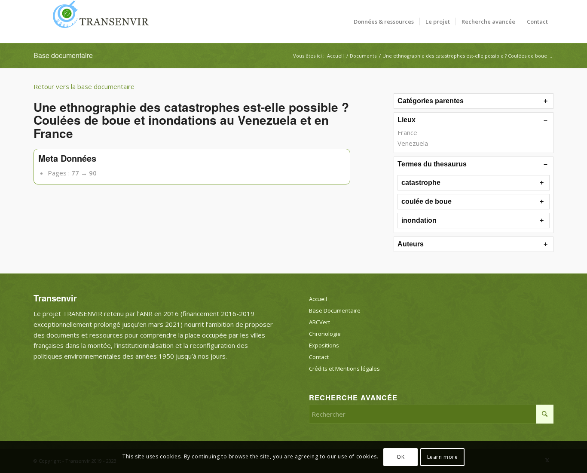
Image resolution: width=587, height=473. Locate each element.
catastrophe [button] (420, 182)
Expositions (324, 345)
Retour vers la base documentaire (84, 86)
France (407, 132)
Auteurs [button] (410, 244)
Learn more (442, 456)
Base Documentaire (335, 310)
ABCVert (319, 322)
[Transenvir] (98, 21)
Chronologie (325, 334)
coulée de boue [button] (426, 201)
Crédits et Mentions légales (344, 368)
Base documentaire (63, 55)
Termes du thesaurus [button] (432, 164)
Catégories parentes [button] (430, 100)
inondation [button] (419, 220)
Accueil (318, 299)
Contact (319, 357)
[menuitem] (383, 21)
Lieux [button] (406, 119)
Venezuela (412, 143)
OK (400, 456)
